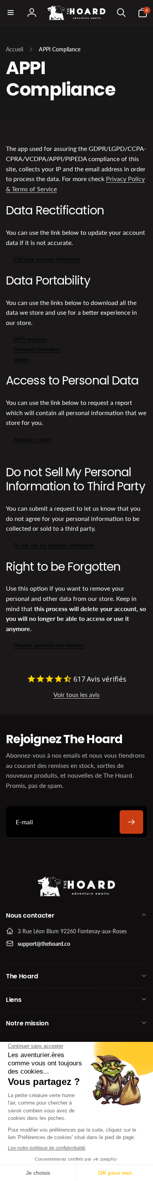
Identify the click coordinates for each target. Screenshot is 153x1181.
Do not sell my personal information (54, 545)
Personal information (37, 349)
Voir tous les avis (76, 694)
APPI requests (30, 339)
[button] (10, 12)
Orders (21, 360)
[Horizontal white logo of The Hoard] (76, 894)
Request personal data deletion (49, 645)
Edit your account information (47, 259)
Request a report (32, 440)
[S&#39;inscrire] (131, 822)
